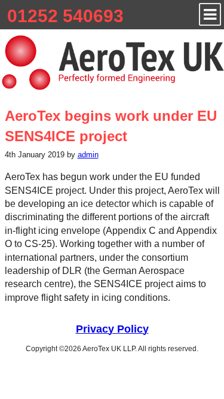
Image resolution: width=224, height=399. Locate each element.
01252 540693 (65, 16)
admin (88, 154)
